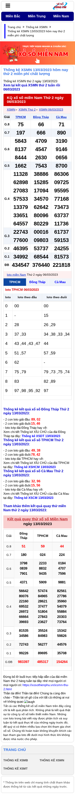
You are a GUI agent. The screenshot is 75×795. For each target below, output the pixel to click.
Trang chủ (14, 27)
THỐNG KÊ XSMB (15, 760)
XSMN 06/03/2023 (51, 109)
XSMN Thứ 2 (27, 109)
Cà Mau (61, 117)
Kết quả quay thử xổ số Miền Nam (37, 519)
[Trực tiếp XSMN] (37, 52)
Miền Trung (37, 16)
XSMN (11, 109)
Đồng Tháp (41, 117)
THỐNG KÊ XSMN (52, 760)
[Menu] (7, 5)
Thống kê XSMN (37, 27)
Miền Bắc (13, 16)
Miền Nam (61, 16)
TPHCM (20, 117)
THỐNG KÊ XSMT (15, 768)
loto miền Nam (16, 274)
